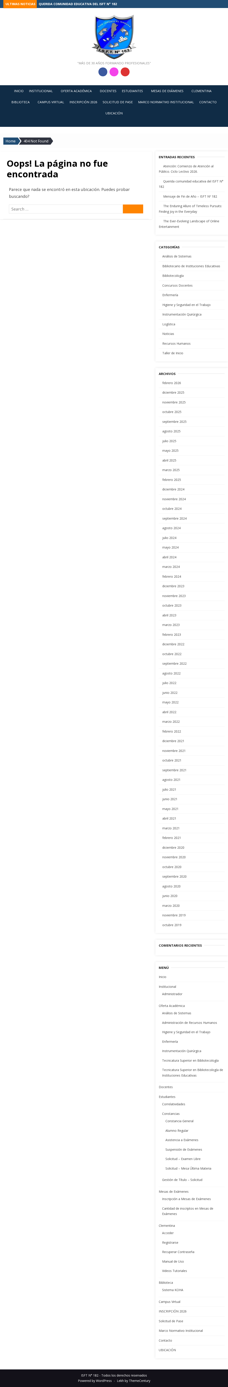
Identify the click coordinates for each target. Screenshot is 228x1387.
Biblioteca (20, 102)
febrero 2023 (171, 634)
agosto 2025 (171, 431)
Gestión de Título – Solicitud (182, 1180)
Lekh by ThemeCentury (133, 1381)
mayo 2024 (170, 547)
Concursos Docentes (177, 285)
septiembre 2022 (174, 663)
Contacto (208, 102)
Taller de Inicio (172, 353)
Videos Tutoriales (174, 1271)
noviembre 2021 (174, 751)
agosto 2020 (171, 886)
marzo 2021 (171, 828)
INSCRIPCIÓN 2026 (83, 102)
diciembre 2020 (173, 847)
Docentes (108, 91)
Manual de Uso (173, 1261)
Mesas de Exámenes (167, 91)
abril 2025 (169, 460)
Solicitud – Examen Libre (183, 1159)
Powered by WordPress (95, 1381)
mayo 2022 (170, 702)
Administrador (172, 994)
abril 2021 (169, 818)
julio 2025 (169, 441)
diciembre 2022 (173, 644)
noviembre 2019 (174, 915)
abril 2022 (169, 712)
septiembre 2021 (174, 770)
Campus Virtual (51, 102)
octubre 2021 (171, 760)
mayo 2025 (170, 450)
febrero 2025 (171, 480)
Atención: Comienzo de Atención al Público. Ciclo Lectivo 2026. (94, 4)
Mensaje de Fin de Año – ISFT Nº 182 (190, 196)
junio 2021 (169, 799)
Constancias (171, 1114)
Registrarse (170, 1242)
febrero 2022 (171, 731)
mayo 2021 (170, 809)
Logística (168, 324)
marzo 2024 (171, 567)
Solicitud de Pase (118, 102)
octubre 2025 (171, 412)
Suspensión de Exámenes (183, 1149)
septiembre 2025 (174, 421)
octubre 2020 (171, 867)
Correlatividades (173, 1104)
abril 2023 (169, 615)
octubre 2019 (171, 925)
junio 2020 (169, 896)
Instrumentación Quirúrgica (182, 314)
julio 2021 (169, 789)
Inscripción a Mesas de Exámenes (186, 1199)
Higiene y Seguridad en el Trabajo (186, 305)
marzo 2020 (171, 905)
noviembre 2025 (174, 402)
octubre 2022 (171, 654)
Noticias (168, 334)
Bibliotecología (173, 275)
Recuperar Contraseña (178, 1252)
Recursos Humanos (176, 343)
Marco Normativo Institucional (166, 102)
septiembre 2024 (174, 518)
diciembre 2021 (173, 741)
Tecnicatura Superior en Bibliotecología (190, 1060)
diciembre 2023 (173, 586)
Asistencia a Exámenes (181, 1140)
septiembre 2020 (174, 876)
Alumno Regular (176, 1130)
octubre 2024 (171, 508)
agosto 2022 (171, 673)
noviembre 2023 (174, 596)
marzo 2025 (171, 470)
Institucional (41, 91)
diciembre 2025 (173, 392)
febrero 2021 (171, 838)
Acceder (168, 1233)
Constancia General (179, 1121)
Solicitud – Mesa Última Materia (188, 1168)
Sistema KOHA (172, 1290)
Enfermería (170, 295)
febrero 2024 (171, 576)
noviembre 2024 (174, 499)
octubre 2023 (171, 605)
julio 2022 (169, 683)
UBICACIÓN (114, 113)
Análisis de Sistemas (176, 256)
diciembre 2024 (173, 489)
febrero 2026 (171, 383)
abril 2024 (169, 557)
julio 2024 (169, 538)
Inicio (19, 91)
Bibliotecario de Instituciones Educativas (191, 266)
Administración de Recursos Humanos (189, 1023)
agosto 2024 (171, 528)
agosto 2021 (171, 780)
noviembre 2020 (174, 857)
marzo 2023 (171, 625)
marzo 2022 (171, 721)
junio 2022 (169, 692)
